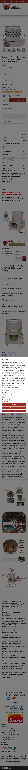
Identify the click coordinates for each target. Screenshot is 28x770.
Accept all (14, 404)
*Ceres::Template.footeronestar (9, 751)
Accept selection (14, 407)
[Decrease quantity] (7, 101)
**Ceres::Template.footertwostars (9, 753)
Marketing (7, 392)
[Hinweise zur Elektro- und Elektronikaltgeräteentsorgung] (14, 748)
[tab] (14, 116)
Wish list (6, 104)
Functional (7, 399)
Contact (24, 758)
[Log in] (1, 1)
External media (8, 395)
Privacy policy (6, 387)
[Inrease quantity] (7, 99)
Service (3, 724)
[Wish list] (17, 1)
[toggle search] (14, 1)
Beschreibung (7, 116)
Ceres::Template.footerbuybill (7, 739)
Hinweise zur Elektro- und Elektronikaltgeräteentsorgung (14, 760)
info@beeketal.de (8, 726)
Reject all (14, 410)
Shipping (10, 108)
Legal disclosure (15, 387)
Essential (7, 390)
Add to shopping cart (17, 100)
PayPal (6, 397)
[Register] (4, 1)
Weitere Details (7, 121)
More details (5, 401)
